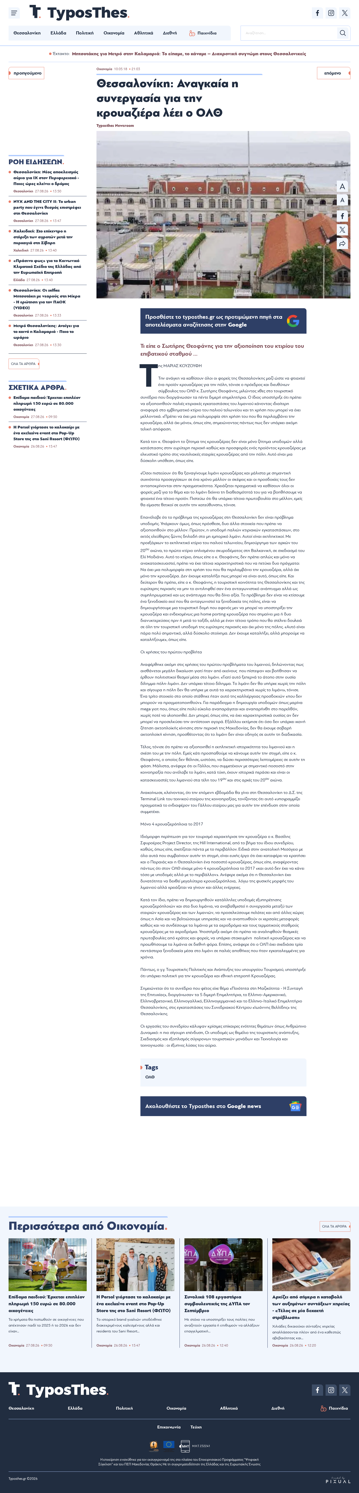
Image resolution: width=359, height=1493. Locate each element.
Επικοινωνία (169, 1427)
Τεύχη (196, 1427)
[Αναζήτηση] (342, 33)
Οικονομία (114, 33)
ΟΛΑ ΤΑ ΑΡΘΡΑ (23, 363)
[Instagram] (331, 13)
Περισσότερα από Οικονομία (86, 1226)
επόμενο (332, 73)
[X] (344, 13)
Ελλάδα (58, 33)
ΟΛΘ (150, 1077)
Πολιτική (85, 33)
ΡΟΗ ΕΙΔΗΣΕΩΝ (35, 162)
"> (213, 321)
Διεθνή (170, 33)
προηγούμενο (28, 73)
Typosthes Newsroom (115, 125)
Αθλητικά (143, 33)
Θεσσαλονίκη (27, 33)
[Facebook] (317, 13)
